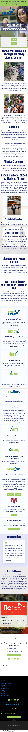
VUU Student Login (5, 695)
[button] (11, 566)
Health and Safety (5, 688)
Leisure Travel (4, 691)
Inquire (2, 690)
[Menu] (24, 11)
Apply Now (3, 680)
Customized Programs (6, 683)
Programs (3, 693)
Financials (3, 685)
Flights (2, 686)
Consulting (3, 681)
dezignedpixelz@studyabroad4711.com (14, 704)
